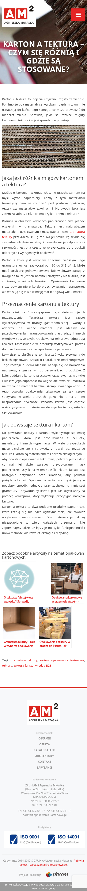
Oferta (44, 744)
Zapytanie (44, 767)
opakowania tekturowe (67, 660)
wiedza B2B (43, 666)
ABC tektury (44, 756)
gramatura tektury (24, 660)
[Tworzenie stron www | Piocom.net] (55, 875)
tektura (7, 666)
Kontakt (44, 762)
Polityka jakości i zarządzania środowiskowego (52, 863)
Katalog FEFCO (44, 750)
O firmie (44, 738)
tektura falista (24, 666)
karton (44, 660)
